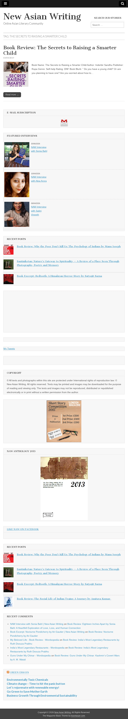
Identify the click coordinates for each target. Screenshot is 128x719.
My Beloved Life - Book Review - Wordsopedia (34, 639)
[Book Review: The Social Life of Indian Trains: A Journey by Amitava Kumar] (9, 602)
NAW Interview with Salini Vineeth (38, 210)
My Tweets (9, 348)
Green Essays (19, 672)
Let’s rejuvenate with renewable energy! (33, 687)
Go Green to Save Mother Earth (27, 691)
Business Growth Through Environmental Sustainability (42, 695)
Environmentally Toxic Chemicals (27, 679)
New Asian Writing (42, 16)
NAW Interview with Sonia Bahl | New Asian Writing (36, 624)
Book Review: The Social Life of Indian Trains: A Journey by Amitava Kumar (64, 598)
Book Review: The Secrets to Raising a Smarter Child (59, 50)
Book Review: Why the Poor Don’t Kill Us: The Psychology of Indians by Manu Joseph (69, 246)
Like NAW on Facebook (23, 529)
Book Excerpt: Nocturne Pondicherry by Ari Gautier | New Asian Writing (47, 631)
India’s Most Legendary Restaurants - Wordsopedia (37, 647)
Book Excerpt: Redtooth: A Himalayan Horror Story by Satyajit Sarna (59, 275)
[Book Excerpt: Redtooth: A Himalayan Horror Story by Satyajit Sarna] (9, 279)
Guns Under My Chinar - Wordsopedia (30, 655)
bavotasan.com (78, 716)
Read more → (12, 94)
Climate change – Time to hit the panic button (36, 683)
